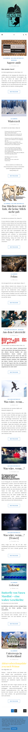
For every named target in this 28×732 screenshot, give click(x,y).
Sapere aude (14, 62)
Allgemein (6, 58)
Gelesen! (14, 585)
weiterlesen (14, 91)
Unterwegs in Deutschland (14, 655)
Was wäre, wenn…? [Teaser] (14, 536)
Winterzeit (14, 121)
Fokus (14, 276)
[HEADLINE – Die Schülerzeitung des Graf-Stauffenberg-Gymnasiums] (14, 15)
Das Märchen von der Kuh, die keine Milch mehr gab (14, 208)
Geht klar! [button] (14, 728)
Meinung (14, 60)
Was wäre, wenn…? (14, 468)
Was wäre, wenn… (14, 401)
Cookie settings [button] (6, 728)
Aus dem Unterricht (17, 58)
